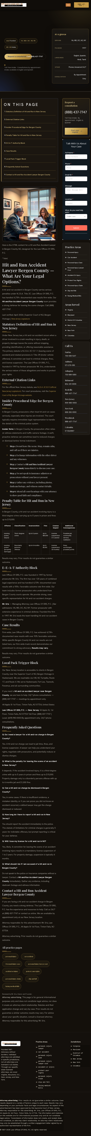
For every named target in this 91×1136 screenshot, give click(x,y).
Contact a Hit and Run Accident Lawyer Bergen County (28, 174)
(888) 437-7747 (76, 112)
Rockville (68, 390)
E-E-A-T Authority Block (15, 143)
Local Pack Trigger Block (16, 159)
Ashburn (68, 361)
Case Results (11, 151)
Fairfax (68, 352)
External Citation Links (15, 119)
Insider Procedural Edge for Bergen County (23, 127)
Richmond (69, 380)
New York (69, 408)
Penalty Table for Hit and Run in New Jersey (24, 135)
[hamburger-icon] (68, 5)
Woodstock (69, 418)
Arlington (69, 371)
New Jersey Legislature (21, 319)
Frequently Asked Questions (17, 167)
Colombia (69, 427)
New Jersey (69, 399)
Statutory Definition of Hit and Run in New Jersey (26, 111)
